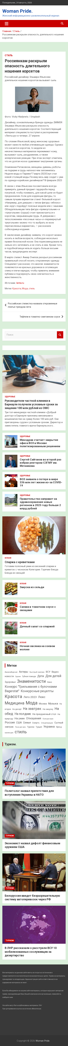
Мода (25, 288)
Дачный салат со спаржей (37, 626)
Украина (49, 726)
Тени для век (20, 727)
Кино (49, 682)
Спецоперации (47, 723)
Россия (10, 722)
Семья (27, 722)
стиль (32, 288)
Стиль (9, 55)
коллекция (9, 733)
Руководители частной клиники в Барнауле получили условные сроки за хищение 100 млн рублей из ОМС (31, 404)
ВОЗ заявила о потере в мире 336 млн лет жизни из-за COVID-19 (41, 482)
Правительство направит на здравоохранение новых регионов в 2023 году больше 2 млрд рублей (40, 503)
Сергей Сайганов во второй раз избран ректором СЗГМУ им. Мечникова (40, 463)
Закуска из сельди (32, 587)
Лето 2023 (30, 697)
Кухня (8, 558)
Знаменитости (31, 681)
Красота (16, 288)
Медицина (14, 703)
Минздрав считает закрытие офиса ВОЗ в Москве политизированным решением (40, 443)
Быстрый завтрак (37, 672)
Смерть (36, 723)
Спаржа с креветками (20, 562)
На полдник (23, 714)
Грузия (18, 676)
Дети (40, 676)
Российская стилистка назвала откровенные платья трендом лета (32, 305)
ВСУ (48, 671)
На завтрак (32, 709)
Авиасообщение (11, 672)
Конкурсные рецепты (37, 691)
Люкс (41, 697)
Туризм (30, 727)
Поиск (60, 334)
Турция (39, 727)
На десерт (17, 709)
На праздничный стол (44, 714)
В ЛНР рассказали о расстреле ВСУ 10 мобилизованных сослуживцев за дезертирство (31, 951)
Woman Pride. (17, 11)
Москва (43, 703)
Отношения (33, 718)
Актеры (23, 671)
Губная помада (29, 676)
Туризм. (10, 744)
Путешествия (48, 719)
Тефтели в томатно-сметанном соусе (40, 316)
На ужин (20, 718)
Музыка (53, 703)
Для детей (53, 676)
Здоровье (10, 397)
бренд (59, 727)
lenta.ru (20, 283)
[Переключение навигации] (6, 23)
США (19, 722)
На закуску (48, 709)
